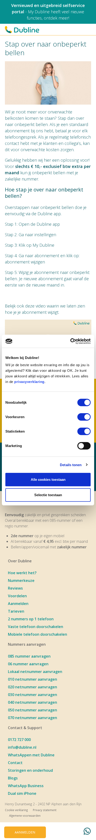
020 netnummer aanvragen (32, 687)
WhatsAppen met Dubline (31, 755)
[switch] (84, 417)
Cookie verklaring (16, 810)
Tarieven (16, 611)
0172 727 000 (19, 739)
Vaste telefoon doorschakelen (35, 626)
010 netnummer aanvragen (32, 679)
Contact (15, 762)
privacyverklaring (29, 382)
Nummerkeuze (21, 580)
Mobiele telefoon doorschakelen (37, 634)
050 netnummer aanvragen (32, 710)
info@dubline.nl (22, 747)
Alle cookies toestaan (48, 479)
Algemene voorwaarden (25, 815)
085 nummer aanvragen (29, 656)
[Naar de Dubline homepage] (22, 29)
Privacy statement (44, 810)
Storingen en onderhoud (30, 770)
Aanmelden (18, 603)
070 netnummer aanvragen (32, 717)
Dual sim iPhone (22, 793)
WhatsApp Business (26, 785)
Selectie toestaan (48, 495)
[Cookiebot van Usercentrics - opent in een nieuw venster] (70, 341)
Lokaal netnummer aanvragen (35, 671)
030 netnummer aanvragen (32, 694)
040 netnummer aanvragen (32, 702)
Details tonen (71, 465)
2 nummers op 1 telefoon (31, 618)
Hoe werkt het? (22, 572)
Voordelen (17, 595)
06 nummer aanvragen (28, 663)
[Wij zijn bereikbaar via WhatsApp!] (87, 831)
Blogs (13, 778)
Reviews (15, 588)
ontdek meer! (56, 18)
